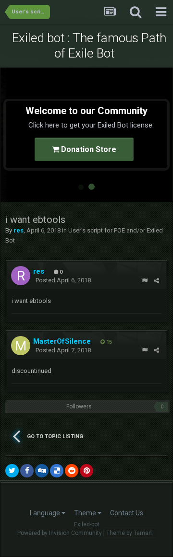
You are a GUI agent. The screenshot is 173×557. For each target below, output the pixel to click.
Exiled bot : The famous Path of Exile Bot (89, 45)
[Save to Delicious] (56, 470)
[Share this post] (156, 280)
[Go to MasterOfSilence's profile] (20, 345)
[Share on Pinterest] (86, 470)
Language (46, 513)
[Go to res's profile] (20, 275)
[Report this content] (144, 280)
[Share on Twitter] (12, 470)
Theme (86, 513)
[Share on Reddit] (71, 470)
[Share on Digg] (42, 470)
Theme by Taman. (129, 533)
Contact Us (126, 513)
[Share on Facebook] (27, 470)
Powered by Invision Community (59, 533)
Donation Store (87, 149)
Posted (63, 280)
